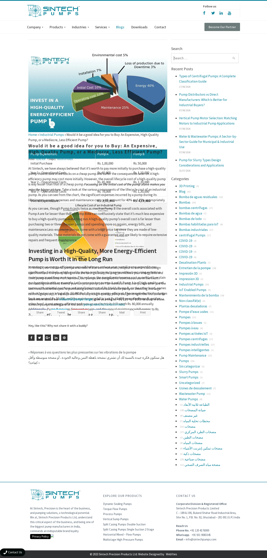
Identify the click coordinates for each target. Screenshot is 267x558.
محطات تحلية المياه (196, 421)
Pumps (184, 361)
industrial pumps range (75, 299)
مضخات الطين (193, 437)
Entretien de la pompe (195, 268)
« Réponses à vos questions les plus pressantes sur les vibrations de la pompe (82, 352)
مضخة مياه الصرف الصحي (202, 465)
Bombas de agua (190, 213)
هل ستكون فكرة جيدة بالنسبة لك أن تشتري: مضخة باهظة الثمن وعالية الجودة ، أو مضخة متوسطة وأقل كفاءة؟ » (96, 360)
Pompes (185, 317)
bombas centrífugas (193, 208)
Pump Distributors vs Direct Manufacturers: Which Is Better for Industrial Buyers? (203, 99)
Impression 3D (189, 279)
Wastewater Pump (192, 394)
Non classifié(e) (190, 301)
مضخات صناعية (195, 459)
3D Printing (187, 186)
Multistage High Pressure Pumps (123, 539)
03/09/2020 (40, 159)
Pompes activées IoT (193, 333)
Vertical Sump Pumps (116, 519)
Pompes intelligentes (194, 350)
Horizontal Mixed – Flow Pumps (122, 534)
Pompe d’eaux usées (193, 312)
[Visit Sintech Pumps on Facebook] (207, 13)
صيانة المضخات (195, 410)
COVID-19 (185, 241)
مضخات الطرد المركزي (200, 432)
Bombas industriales (193, 230)
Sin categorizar (189, 366)
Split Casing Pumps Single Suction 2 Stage (128, 529)
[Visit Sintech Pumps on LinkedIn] (224, 13)
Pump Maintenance (192, 355)
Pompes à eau (189, 328)
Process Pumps (112, 514)
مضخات (190, 426)
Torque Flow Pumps (115, 509)
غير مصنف (190, 415)
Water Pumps (188, 399)
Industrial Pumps (65, 159)
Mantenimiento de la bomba (199, 295)
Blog (182, 191)
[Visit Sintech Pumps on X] (215, 13)
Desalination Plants (192, 262)
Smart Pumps (188, 377)
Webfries (171, 554)
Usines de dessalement (195, 388)
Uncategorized (189, 383)
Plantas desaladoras (193, 306)
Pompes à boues (190, 322)
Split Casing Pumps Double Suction (124, 524)
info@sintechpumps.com (201, 539)
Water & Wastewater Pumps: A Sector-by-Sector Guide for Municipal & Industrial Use (208, 141)
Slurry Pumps (188, 372)
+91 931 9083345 (201, 535)
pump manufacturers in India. (104, 304)
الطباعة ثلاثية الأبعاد (196, 404)
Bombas (184, 202)
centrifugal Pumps (192, 235)
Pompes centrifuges (193, 339)
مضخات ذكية (192, 454)
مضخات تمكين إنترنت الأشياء (202, 448)
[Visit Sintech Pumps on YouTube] (232, 13)
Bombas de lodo (190, 219)
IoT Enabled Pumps (192, 290)
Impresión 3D (188, 273)
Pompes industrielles (194, 344)
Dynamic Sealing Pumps (117, 504)
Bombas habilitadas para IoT (199, 224)
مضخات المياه (192, 443)
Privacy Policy (40, 536)
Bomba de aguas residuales (198, 197)
